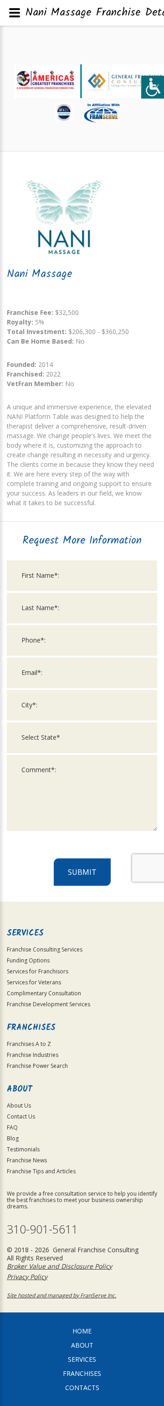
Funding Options (28, 960)
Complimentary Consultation (44, 993)
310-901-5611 (42, 1229)
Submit (82, 872)
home (82, 1331)
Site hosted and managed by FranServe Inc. (61, 1295)
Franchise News (27, 1160)
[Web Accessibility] (152, 87)
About (82, 1345)
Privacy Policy (27, 1276)
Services (82, 1359)
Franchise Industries (32, 1055)
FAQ (12, 1127)
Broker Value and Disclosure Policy (59, 1266)
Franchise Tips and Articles (41, 1171)
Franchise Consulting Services (44, 949)
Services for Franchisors (37, 971)
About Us (19, 1105)
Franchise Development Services (48, 1004)
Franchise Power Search (37, 1066)
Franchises (82, 1373)
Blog (13, 1138)
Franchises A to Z (29, 1044)
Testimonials (23, 1149)
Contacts (82, 1387)
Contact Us (21, 1116)
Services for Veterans (34, 982)
